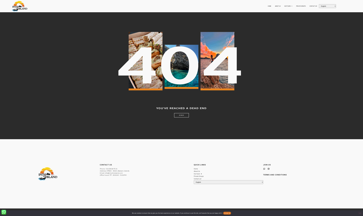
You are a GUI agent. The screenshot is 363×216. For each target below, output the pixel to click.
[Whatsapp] (264, 169)
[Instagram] (269, 169)
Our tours (287, 6)
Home (269, 6)
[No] (360, 213)
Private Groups (301, 6)
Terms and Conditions (275, 175)
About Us (278, 6)
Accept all (227, 213)
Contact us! (313, 6)
